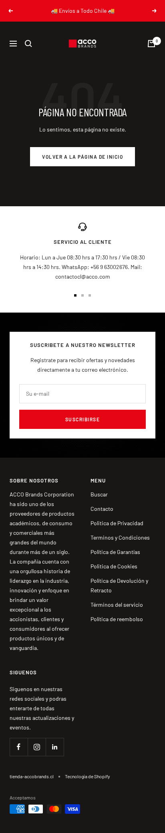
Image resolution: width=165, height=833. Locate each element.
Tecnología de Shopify (87, 776)
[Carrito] (151, 43)
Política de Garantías (115, 551)
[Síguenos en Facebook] (19, 747)
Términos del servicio (117, 604)
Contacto (102, 508)
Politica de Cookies (114, 566)
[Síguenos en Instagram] (37, 747)
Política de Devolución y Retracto (119, 585)
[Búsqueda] (28, 43)
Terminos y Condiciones (120, 537)
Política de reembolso (117, 619)
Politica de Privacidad (117, 523)
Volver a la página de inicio (82, 156)
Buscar (99, 494)
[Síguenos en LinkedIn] (55, 747)
